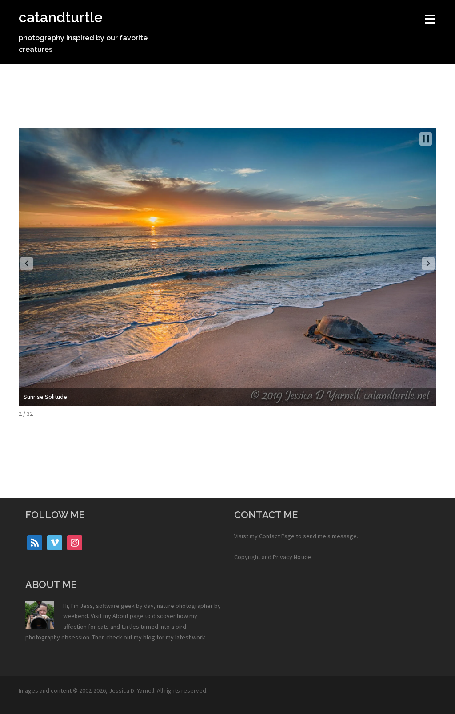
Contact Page (277, 536)
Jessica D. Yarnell (131, 690)
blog (149, 637)
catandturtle (61, 17)
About (120, 616)
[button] (26, 263)
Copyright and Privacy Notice (272, 557)
